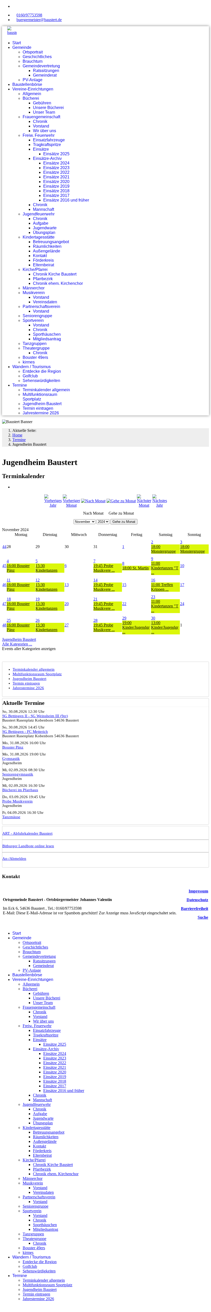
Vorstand (41, 126)
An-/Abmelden (14, 859)
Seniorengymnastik (17, 774)
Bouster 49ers (35, 357)
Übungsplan (44, 232)
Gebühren (42, 103)
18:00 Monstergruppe (163, 548)
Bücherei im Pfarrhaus (20, 790)
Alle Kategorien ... (17, 644)
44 (4, 546)
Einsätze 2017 (56, 195)
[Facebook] (13, 6)
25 (9, 620)
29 (124, 618)
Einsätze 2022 (56, 172)
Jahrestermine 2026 (41, 413)
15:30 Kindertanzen (46, 567)
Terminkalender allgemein (46, 390)
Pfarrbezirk (43, 279)
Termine (19, 385)
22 (124, 604)
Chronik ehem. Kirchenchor (58, 283)
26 (38, 620)
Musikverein (34, 292)
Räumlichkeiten (47, 246)
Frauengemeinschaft (41, 117)
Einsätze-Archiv (47, 158)
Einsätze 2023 (56, 168)
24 (182, 604)
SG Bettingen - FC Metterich (25, 732)
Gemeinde (21, 47)
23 (153, 597)
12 (38, 580)
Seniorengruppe (37, 316)
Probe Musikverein (17, 801)
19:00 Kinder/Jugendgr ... (136, 627)
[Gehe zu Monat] (121, 501)
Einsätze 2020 (56, 181)
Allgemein (32, 94)
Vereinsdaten (45, 302)
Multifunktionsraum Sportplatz (40, 396)
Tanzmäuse (11, 817)
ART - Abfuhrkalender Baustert (27, 833)
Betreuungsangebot (51, 242)
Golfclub (30, 376)
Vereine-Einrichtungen (32, 89)
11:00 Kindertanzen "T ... (164, 568)
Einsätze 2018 (56, 191)
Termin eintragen (38, 408)
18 (9, 599)
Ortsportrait (33, 52)
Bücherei (31, 98)
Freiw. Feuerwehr (39, 135)
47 (4, 604)
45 (4, 565)
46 (4, 584)
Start (16, 43)
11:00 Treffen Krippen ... (162, 586)
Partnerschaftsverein (41, 306)
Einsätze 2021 (56, 177)
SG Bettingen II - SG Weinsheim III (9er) (35, 716)
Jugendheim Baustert (42, 404)
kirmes (29, 362)
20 (67, 604)
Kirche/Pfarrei (35, 269)
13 (67, 584)
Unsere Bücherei (48, 107)
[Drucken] (13, 487)
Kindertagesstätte (39, 237)
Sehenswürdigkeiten (41, 380)
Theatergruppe (36, 348)
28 (95, 620)
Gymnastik (11, 759)
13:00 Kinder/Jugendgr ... (164, 627)
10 (182, 565)
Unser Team (44, 112)
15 (124, 584)
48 (4, 625)
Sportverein (33, 320)
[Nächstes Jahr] (159, 505)
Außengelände (46, 251)
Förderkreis (43, 260)
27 (67, 625)
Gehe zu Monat (123, 522)
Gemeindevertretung (41, 66)
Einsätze (41, 149)
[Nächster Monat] (144, 505)
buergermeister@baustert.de (39, 19)
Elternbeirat (43, 265)
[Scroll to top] (3, 1307)
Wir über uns (44, 131)
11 (9, 580)
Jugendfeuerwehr (39, 214)
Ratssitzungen (46, 70)
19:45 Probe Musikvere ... (104, 567)
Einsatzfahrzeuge (49, 140)
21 (95, 599)
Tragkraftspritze (47, 144)
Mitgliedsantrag (47, 339)
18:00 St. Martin (135, 568)
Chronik (40, 121)
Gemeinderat (45, 75)
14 (95, 580)
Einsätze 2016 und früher (66, 200)
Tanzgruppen (35, 343)
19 (38, 599)
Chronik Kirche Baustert (54, 274)
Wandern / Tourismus (31, 367)
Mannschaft (43, 209)
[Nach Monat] (93, 501)
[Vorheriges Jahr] (53, 505)
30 (153, 618)
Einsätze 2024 (56, 163)
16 (153, 580)
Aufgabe (40, 223)
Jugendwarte (45, 228)
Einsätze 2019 (56, 186)
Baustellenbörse (27, 84)
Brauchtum (32, 61)
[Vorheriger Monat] (71, 505)
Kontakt (40, 255)
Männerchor (34, 288)
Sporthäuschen (47, 334)
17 (182, 584)
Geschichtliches (37, 56)
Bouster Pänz (12, 747)
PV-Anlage (32, 80)
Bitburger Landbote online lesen (28, 846)
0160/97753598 (29, 15)
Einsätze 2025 (56, 154)
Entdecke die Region (42, 371)
